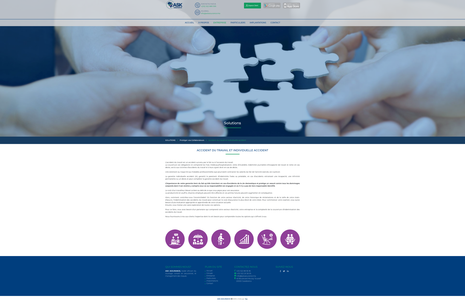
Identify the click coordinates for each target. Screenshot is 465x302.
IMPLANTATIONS (258, 23)
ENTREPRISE (219, 23)
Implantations (212, 281)
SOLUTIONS (170, 140)
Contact (209, 283)
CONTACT (275, 23)
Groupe (209, 273)
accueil (189, 23)
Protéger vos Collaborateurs (192, 140)
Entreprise (210, 276)
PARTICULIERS (238, 23)
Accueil (209, 271)
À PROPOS (203, 23)
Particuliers (211, 278)
